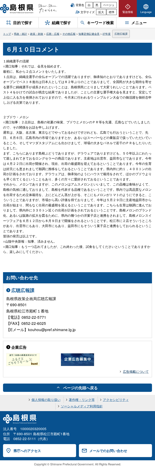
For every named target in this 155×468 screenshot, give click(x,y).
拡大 (101, 12)
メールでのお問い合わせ (108, 450)
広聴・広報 (52, 34)
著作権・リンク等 (82, 399)
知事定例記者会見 (89, 34)
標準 (111, 12)
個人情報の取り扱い (46, 399)
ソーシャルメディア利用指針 (82, 406)
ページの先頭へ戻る (80, 387)
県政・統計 (20, 34)
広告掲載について (136, 371)
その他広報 (68, 34)
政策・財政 (36, 34)
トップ (7, 34)
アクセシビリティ (116, 399)
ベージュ (108, 5)
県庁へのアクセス (27, 450)
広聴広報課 (121, 34)
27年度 (107, 34)
